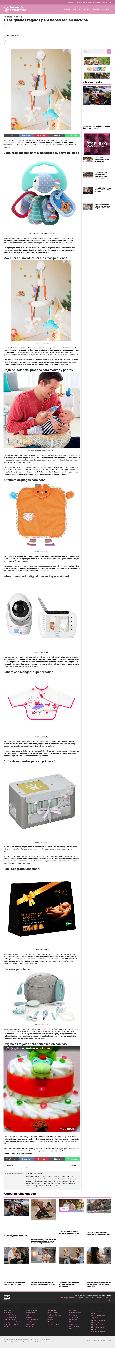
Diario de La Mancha (98, 1327)
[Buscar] (109, 51)
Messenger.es (30, 1313)
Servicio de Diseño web (86, 1298)
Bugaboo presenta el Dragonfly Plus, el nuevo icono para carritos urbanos (102, 175)
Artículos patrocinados (67, 1298)
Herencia (94, 1329)
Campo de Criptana (98, 1320)
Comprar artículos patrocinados (91, 2)
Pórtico (6, 1329)
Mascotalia (73, 1322)
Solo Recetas (51, 1310)
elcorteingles (44, 842)
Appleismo (29, 1315)
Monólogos (73, 1319)
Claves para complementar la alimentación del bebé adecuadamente (69, 1284)
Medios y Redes (105, 1295)
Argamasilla (95, 1318)
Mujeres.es (51, 1322)
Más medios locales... (98, 1332)
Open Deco (7, 1313)
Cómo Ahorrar (74, 1324)
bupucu (45, 1137)
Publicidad (79, 2)
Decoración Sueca (10, 1315)
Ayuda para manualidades (12, 1322)
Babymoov (47, 1029)
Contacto (104, 2)
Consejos (8, 17)
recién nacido (75, 1149)
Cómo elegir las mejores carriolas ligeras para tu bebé (96, 127)
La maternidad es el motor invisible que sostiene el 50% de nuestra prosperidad (99, 1284)
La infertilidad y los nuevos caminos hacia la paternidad (102, 159)
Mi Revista (72, 1329)
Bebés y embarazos (54, 1315)
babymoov (44, 1024)
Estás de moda (52, 1313)
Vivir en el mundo (53, 1324)
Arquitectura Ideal (10, 1317)
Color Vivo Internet (40, 1339)
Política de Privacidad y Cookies (102, 1340)
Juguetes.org (73, 1317)
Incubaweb (29, 1317)
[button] (80, 9)
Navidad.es (73, 1315)
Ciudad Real (95, 1322)
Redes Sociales (31, 1322)
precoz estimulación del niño (14, 142)
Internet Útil (30, 1326)
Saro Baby (46, 571)
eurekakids (45, 343)
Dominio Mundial (75, 1313)
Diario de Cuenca (97, 1325)
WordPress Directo (32, 1319)
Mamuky (50, 1319)
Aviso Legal (90, 1340)
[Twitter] (110, 2)
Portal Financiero (75, 1326)
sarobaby (44, 552)
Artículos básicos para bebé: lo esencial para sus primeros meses (102, 206)
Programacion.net (32, 1310)
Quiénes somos (70, 2)
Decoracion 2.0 (9, 1310)
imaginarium (52, 233)
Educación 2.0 (74, 1310)
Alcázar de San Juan (98, 1315)
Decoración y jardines (11, 1324)
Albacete (94, 1313)
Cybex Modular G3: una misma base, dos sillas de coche (103, 189)
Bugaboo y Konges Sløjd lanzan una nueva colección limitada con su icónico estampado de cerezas (43, 1241)
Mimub (6, 1326)
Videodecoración (9, 1319)
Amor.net (50, 1317)
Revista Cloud (30, 1324)
